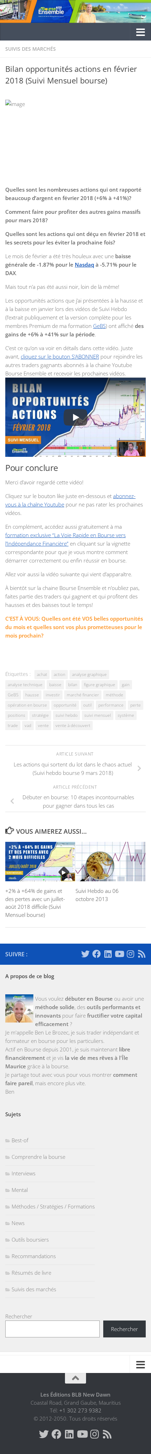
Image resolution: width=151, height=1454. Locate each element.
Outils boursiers (30, 1239)
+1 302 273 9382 (80, 1410)
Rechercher (18, 1316)
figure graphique (99, 685)
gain (126, 685)
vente (43, 725)
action (59, 674)
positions (16, 715)
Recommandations (34, 1256)
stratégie (40, 715)
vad (28, 725)
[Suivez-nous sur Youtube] (119, 954)
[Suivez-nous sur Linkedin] (108, 954)
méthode (114, 695)
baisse (55, 685)
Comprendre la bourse (38, 1156)
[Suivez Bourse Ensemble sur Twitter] (85, 954)
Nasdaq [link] (84, 264)
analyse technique (25, 685)
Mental (20, 1189)
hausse (32, 695)
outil (87, 705)
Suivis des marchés (30, 48)
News (18, 1222)
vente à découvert (72, 725)
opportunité (65, 705)
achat (42, 674)
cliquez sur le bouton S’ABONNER (60, 356)
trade (13, 725)
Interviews (23, 1173)
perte (135, 705)
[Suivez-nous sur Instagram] (130, 954)
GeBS (13, 695)
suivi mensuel (97, 715)
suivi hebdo (66, 715)
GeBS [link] (99, 325)
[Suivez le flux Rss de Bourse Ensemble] (141, 954)
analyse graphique (89, 674)
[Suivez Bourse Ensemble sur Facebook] (96, 954)
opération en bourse (27, 705)
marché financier (83, 695)
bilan (72, 685)
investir (53, 695)
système (126, 715)
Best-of (20, 1140)
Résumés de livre (31, 1272)
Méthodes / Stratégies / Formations (53, 1206)
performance (111, 705)
